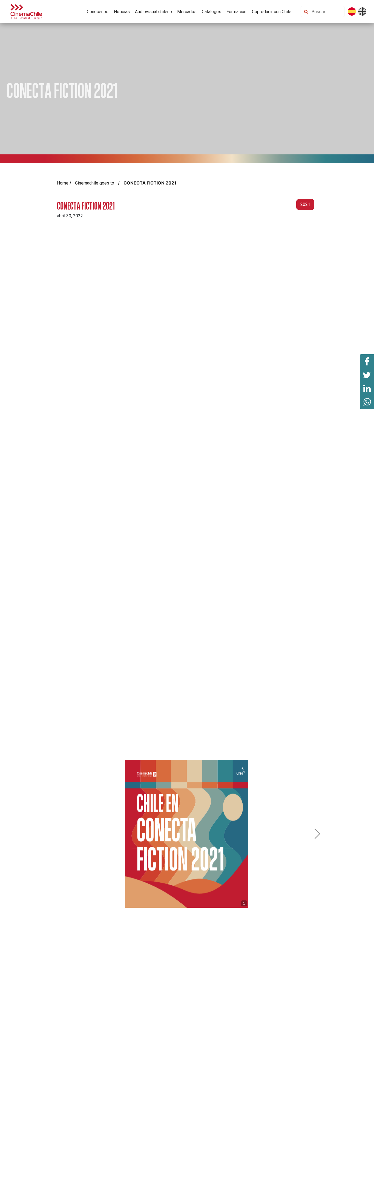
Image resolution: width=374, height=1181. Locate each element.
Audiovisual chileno (153, 11)
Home (62, 183)
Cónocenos (97, 11)
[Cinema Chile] (26, 11)
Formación (236, 11)
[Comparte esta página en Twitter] (367, 375)
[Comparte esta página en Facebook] (367, 361)
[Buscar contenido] (326, 11)
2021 (305, 204)
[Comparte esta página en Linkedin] (367, 388)
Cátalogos (211, 11)
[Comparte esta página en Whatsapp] (367, 402)
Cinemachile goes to (94, 183)
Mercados (187, 11)
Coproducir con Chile (271, 11)
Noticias (122, 11)
